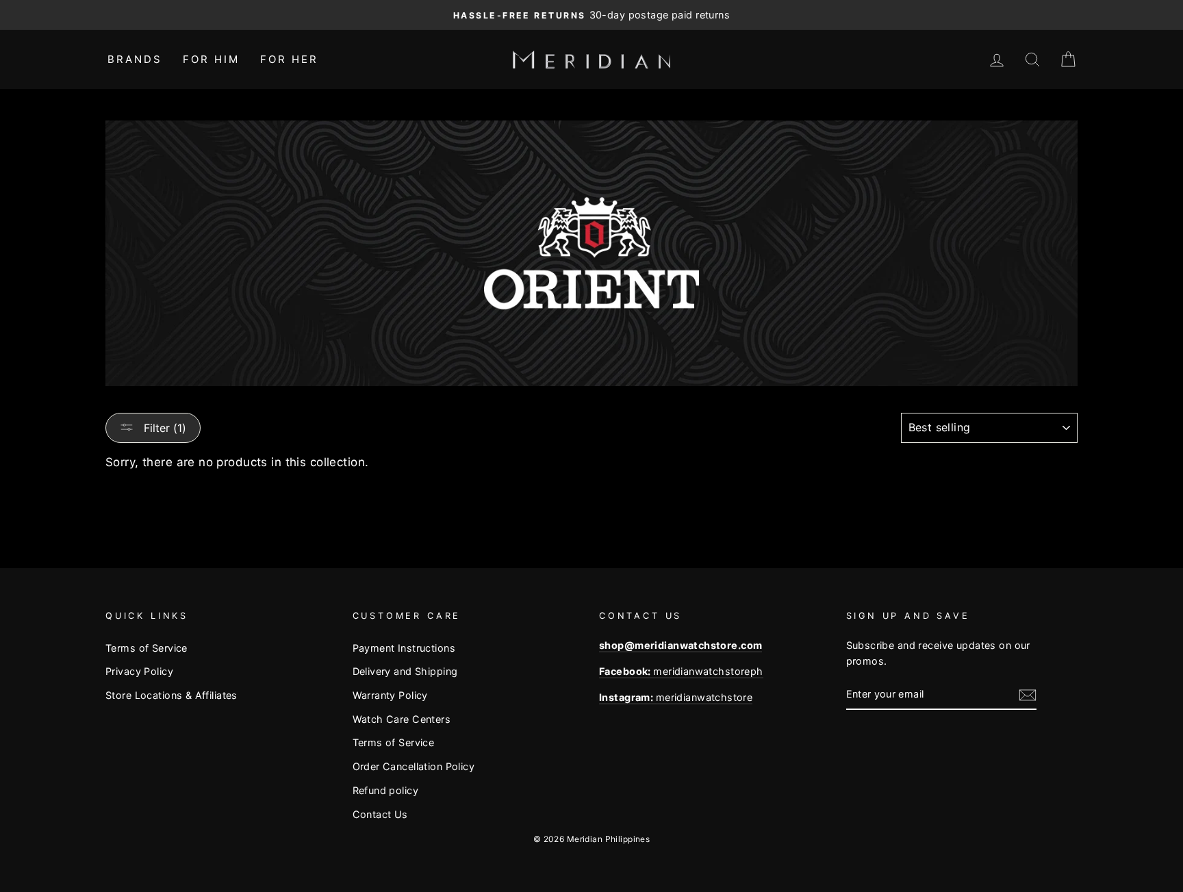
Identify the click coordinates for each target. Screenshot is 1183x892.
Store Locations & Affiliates (171, 695)
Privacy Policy (139, 671)
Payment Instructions (404, 648)
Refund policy (386, 790)
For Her (289, 59)
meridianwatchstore (675, 697)
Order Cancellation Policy (414, 766)
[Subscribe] (1027, 694)
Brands (134, 59)
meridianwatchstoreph (681, 671)
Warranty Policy (390, 695)
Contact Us (380, 814)
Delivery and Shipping (405, 671)
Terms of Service (146, 648)
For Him (211, 59)
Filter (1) (163, 428)
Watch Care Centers (402, 719)
